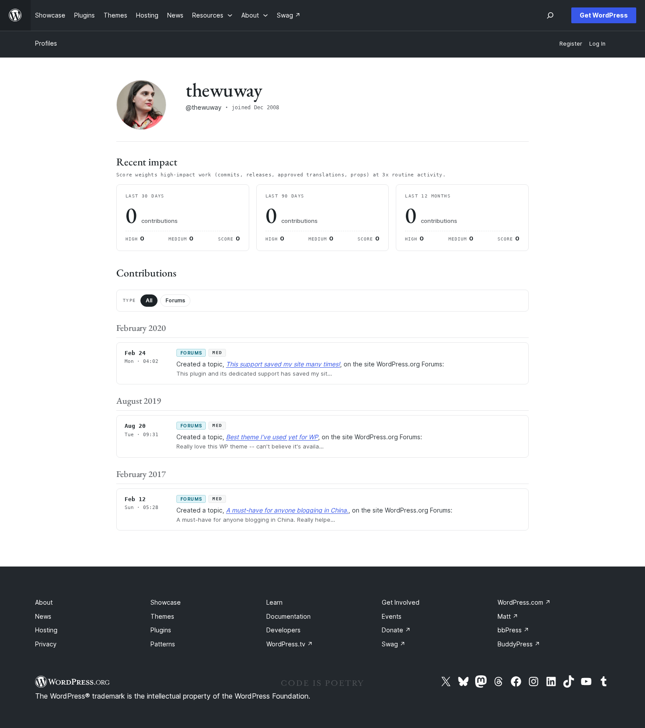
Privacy (46, 644)
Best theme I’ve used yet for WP (272, 437)
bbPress (513, 630)
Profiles (46, 43)
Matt (508, 616)
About (44, 602)
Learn (274, 602)
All (149, 300)
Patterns (162, 644)
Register (570, 43)
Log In (597, 43)
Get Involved (400, 602)
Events (391, 616)
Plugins (160, 630)
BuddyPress (519, 644)
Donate (396, 630)
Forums (175, 300)
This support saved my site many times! (283, 364)
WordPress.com (524, 602)
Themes (162, 616)
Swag (393, 644)
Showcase (165, 602)
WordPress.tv (289, 644)
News (43, 616)
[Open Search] (550, 15)
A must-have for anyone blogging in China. (287, 510)
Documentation (288, 616)
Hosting (46, 630)
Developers (283, 630)
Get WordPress (604, 15)
